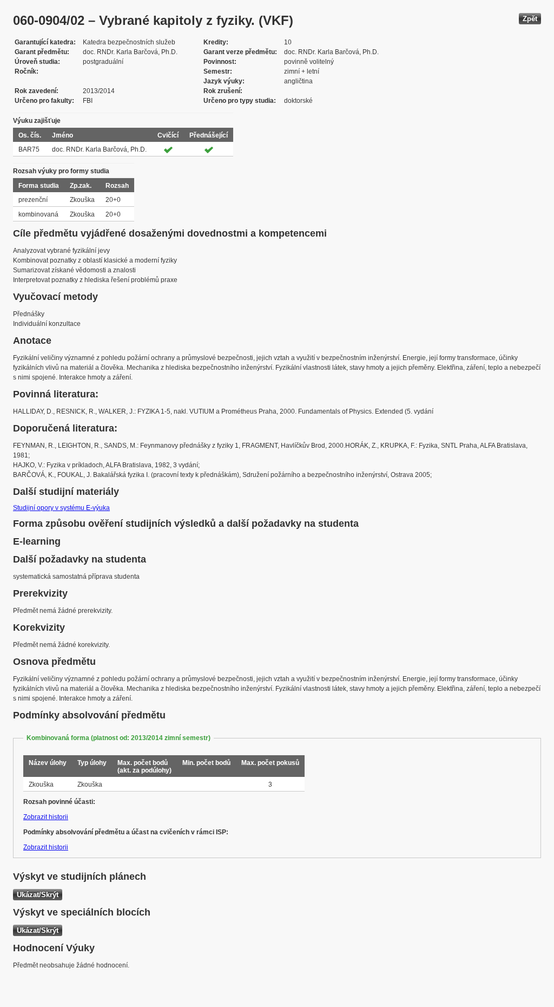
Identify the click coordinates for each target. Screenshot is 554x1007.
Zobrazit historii (45, 817)
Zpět (530, 19)
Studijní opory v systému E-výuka (61, 508)
